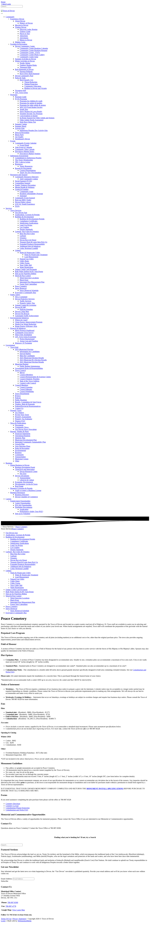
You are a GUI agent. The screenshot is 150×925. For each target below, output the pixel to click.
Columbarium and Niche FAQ (17, 810)
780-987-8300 (13, 902)
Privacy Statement (19, 919)
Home (3, 2)
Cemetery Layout (12, 806)
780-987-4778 (11, 906)
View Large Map (18, 910)
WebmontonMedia (24, 921)
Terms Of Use (6, 919)
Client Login (6, 4)
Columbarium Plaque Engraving (18, 808)
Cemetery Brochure (13, 804)
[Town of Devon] (8, 11)
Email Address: (6, 879)
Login (3, 921)
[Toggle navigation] (2, 13)
